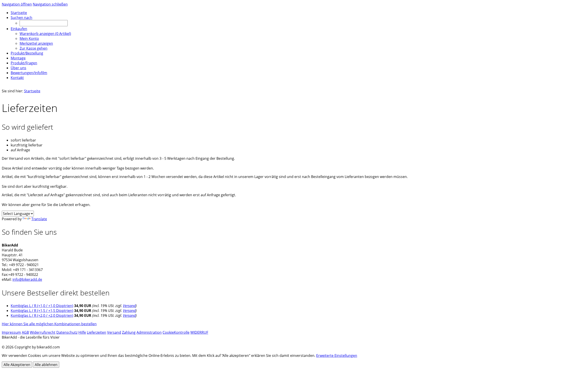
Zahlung (129, 332)
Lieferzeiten (96, 332)
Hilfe (82, 332)
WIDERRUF (199, 332)
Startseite (32, 91)
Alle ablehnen (46, 364)
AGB (25, 332)
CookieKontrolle (176, 332)
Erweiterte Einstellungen (336, 355)
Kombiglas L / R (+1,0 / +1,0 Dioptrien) (42, 305)
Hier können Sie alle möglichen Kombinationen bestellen (49, 323)
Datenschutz (66, 332)
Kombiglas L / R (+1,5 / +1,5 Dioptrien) (42, 310)
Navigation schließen (50, 4)
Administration (149, 332)
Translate (39, 218)
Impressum (11, 332)
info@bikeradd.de (27, 279)
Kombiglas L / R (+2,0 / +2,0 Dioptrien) (42, 315)
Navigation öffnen (17, 4)
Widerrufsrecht (42, 332)
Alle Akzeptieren (17, 364)
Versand (129, 305)
